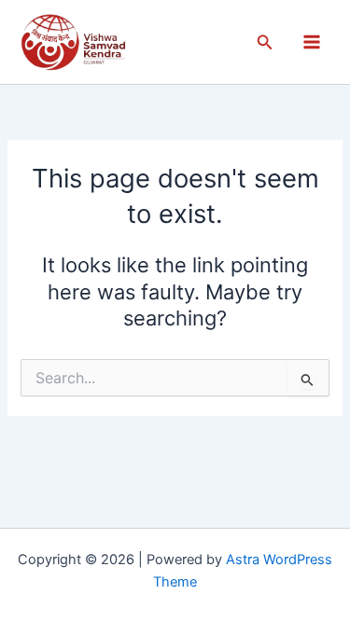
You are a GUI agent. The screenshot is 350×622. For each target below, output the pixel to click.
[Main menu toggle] (311, 42)
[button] (265, 42)
